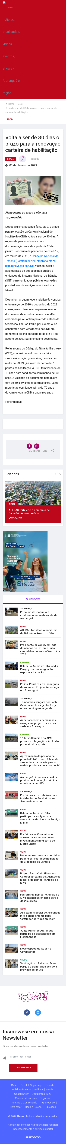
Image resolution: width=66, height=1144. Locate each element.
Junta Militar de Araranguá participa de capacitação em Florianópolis (37, 934)
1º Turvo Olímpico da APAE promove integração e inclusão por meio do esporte (39, 741)
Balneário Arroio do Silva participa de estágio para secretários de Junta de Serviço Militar (40, 818)
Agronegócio (48, 1102)
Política (38, 1089)
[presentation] (55, 474)
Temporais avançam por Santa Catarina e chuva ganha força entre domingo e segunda (39, 705)
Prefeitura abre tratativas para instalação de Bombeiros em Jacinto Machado (38, 798)
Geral (10, 159)
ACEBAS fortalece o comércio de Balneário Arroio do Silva (29, 511)
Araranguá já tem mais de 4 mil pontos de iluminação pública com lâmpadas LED (39, 780)
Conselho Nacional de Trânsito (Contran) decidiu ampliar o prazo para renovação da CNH (31, 261)
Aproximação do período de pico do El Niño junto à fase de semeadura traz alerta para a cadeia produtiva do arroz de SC (40, 760)
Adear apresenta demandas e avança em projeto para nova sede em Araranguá (38, 723)
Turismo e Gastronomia (24, 1102)
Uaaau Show (21, 1093)
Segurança (26, 608)
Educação (50, 1107)
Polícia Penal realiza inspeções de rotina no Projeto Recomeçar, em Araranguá (40, 687)
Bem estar (15, 1107)
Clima (14, 1085)
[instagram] (38, 1012)
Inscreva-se (23, 1067)
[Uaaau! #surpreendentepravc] (11, 49)
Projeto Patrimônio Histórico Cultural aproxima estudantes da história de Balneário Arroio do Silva (40, 878)
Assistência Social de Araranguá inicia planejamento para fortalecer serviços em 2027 (40, 916)
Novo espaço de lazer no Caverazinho (35, 950)
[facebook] (27, 1012)
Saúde (23, 959)
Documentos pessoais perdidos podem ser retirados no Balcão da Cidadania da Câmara (40, 859)
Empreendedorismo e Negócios (32, 1098)
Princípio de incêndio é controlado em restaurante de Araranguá (38, 615)
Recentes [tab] (34, 599)
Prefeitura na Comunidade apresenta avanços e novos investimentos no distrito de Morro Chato (37, 839)
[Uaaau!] (33, 996)
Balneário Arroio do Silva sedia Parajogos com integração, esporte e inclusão (39, 669)
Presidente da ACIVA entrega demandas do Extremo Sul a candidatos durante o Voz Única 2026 (40, 649)
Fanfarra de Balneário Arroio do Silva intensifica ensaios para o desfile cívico (39, 898)
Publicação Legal (21, 1089)
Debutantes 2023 (41, 1093)
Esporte (24, 662)
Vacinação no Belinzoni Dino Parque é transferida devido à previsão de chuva (38, 967)
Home (11, 104)
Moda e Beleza (33, 1107)
